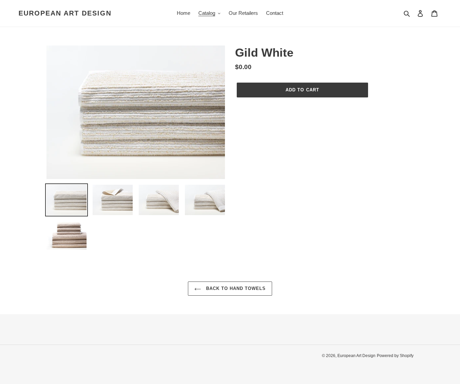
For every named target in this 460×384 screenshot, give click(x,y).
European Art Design (65, 13)
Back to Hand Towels (235, 288)
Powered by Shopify (395, 355)
